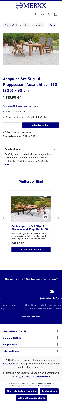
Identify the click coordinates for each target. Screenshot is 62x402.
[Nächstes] (56, 49)
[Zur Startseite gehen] (31, 5)
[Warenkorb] (55, 14)
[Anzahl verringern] (6, 125)
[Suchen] (36, 14)
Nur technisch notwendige (22, 391)
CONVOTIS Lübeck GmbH (36, 376)
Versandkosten (10, 363)
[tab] (30, 156)
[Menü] (6, 14)
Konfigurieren (49, 391)
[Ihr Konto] (49, 14)
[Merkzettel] (42, 14)
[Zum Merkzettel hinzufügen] (45, 217)
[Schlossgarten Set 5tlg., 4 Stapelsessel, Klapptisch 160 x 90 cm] (31, 208)
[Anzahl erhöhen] (18, 125)
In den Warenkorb (40, 125)
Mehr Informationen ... (43, 386)
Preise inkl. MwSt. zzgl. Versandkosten (20, 106)
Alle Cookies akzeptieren (32, 398)
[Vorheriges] (5, 49)
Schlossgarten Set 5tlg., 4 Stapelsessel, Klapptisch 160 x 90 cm (30, 228)
